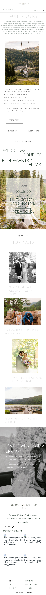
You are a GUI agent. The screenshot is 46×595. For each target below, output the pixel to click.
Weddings (25, 92)
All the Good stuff (14, 89)
